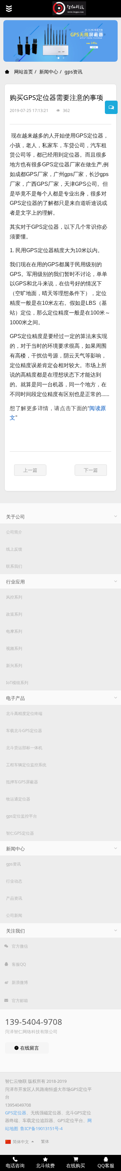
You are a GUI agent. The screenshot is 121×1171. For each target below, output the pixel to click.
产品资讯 (14, 898)
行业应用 (15, 581)
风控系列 (14, 597)
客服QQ (18, 964)
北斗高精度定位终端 (24, 713)
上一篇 (30, 470)
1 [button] (58, 58)
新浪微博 (19, 982)
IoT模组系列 (17, 682)
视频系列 (14, 648)
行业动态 (14, 881)
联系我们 (14, 566)
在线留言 (29, 1048)
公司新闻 (14, 915)
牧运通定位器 (18, 799)
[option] (60, 41)
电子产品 (15, 698)
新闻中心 (48, 71)
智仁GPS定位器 (20, 833)
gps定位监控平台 (21, 816)
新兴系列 (14, 665)
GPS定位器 (15, 1113)
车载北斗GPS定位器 (24, 730)
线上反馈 (14, 549)
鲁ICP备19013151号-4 (41, 1128)
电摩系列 (14, 631)
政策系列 (14, 614)
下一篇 (91, 470)
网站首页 (23, 71)
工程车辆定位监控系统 (26, 765)
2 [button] (64, 58)
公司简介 (14, 532)
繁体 (45, 1141)
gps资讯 (73, 71)
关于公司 (15, 516)
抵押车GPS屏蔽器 (22, 782)
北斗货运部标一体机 (24, 747)
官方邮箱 (19, 1000)
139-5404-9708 (33, 1021)
